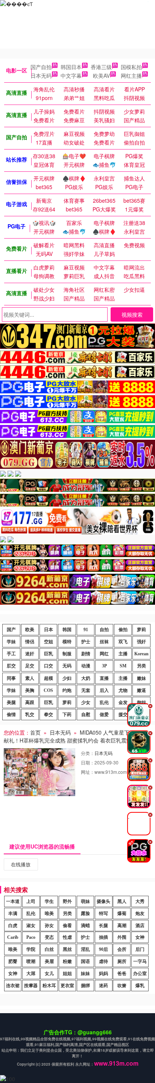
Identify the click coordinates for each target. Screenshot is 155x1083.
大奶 (85, 678)
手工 (11, 653)
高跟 (29, 702)
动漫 (85, 666)
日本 (48, 629)
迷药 (103, 985)
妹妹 (85, 973)
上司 (30, 901)
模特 (66, 641)
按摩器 (31, 985)
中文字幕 (71, 75)
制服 (66, 653)
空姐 (48, 641)
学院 (30, 949)
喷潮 (30, 961)
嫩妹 (141, 678)
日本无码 (41, 75)
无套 (85, 690)
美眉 (49, 961)
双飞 (123, 641)
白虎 (12, 925)
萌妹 (85, 901)
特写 (103, 913)
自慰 (85, 714)
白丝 (49, 949)
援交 (123, 714)
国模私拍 (131, 67)
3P (104, 666)
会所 (121, 949)
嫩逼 (141, 690)
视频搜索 (132, 314)
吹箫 (121, 985)
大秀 (139, 901)
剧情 (85, 653)
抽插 (103, 937)
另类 (141, 666)
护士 (85, 641)
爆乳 (139, 985)
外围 (121, 937)
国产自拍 (41, 67)
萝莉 (141, 629)
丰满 (12, 913)
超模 (48, 678)
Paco (30, 937)
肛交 (11, 666)
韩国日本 (71, 67)
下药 (66, 714)
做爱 (104, 714)
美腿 (11, 702)
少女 (85, 702)
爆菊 (121, 913)
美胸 (29, 690)
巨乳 (48, 653)
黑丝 (67, 949)
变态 (49, 937)
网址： (87, 772)
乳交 (29, 714)
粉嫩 (67, 961)
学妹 (11, 641)
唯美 (49, 913)
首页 (35, 732)
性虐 (67, 937)
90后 (103, 949)
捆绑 (85, 985)
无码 (66, 666)
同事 (11, 678)
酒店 (139, 925)
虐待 (103, 961)
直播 (104, 678)
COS (48, 690)
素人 (29, 678)
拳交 (48, 714)
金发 (123, 702)
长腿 (103, 925)
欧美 (29, 629)
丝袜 (104, 641)
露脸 (85, 913)
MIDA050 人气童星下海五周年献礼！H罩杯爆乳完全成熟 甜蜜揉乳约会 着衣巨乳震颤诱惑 (77, 736)
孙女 (49, 925)
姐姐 (67, 973)
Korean (141, 653)
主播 (123, 653)
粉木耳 (49, 985)
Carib (12, 937)
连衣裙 (13, 985)
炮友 (139, 913)
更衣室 (67, 985)
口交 (48, 666)
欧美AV (101, 75)
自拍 (104, 629)
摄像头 (103, 901)
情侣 (29, 641)
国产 (11, 629)
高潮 (121, 925)
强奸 (141, 641)
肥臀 (12, 961)
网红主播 (131, 75)
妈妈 (103, 973)
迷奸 (29, 653)
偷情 (11, 714)
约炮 (66, 690)
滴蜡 (85, 925)
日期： (87, 762)
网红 (104, 653)
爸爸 (121, 973)
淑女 (30, 925)
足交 (29, 666)
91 (86, 629)
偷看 (67, 925)
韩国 (66, 629)
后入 (104, 690)
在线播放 (20, 864)
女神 (139, 937)
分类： (87, 753)
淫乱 (85, 949)
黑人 (121, 901)
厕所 (121, 961)
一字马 (140, 961)
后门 (139, 949)
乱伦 (104, 702)
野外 (67, 901)
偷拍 (123, 629)
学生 (49, 901)
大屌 (30, 973)
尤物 (123, 690)
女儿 (49, 973)
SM (123, 666)
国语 (85, 961)
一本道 (13, 901)
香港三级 (101, 67)
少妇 (66, 678)
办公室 (140, 973)
